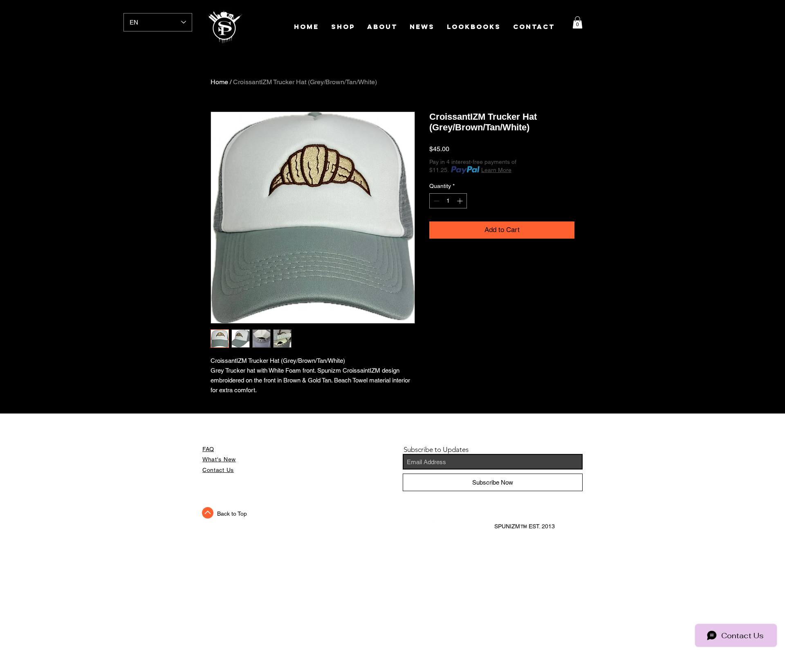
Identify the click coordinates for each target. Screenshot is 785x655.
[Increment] (460, 201)
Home (219, 82)
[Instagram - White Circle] (437, 525)
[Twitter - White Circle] (422, 525)
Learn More (496, 170)
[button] (577, 22)
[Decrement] (436, 201)
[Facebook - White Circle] (407, 525)
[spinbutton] (448, 201)
